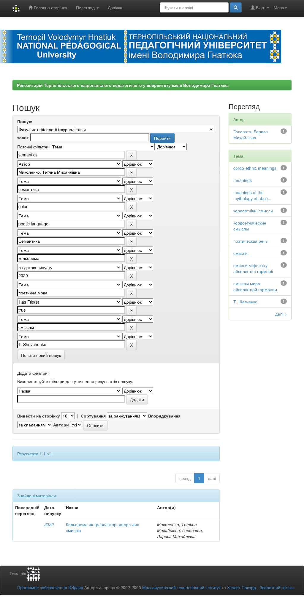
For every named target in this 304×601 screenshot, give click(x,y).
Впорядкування (164, 416)
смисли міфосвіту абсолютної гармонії (253, 268)
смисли (240, 253)
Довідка (115, 7)
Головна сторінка (50, 7)
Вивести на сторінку (38, 416)
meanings (242, 180)
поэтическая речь (250, 241)
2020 (49, 524)
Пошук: (24, 121)
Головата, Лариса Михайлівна (250, 134)
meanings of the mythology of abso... (252, 195)
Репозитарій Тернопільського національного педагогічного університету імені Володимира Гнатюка (123, 85)
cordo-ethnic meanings (254, 168)
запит (23, 137)
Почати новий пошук (41, 355)
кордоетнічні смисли (253, 211)
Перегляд (86, 7)
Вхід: (260, 7)
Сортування (93, 416)
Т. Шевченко (245, 302)
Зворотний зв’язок (277, 587)
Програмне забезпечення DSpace (50, 587)
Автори (61, 425)
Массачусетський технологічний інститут (181, 587)
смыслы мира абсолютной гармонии (255, 286)
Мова (279, 7)
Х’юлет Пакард (241, 587)
